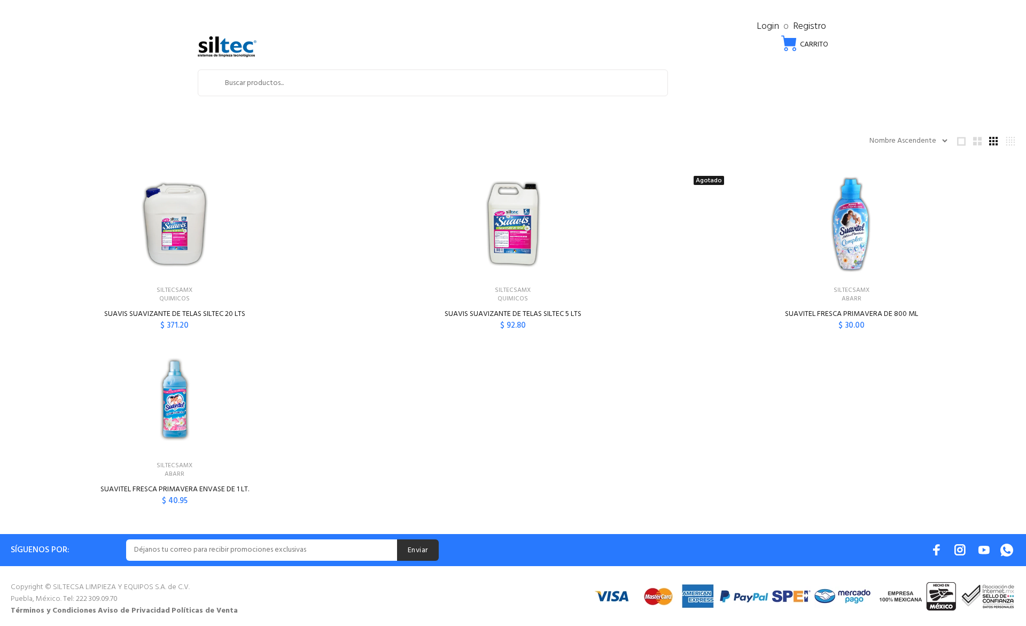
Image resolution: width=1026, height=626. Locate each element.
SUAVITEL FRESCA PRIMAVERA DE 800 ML (851, 314)
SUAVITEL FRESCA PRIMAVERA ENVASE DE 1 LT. (174, 489)
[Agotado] (851, 224)
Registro (809, 26)
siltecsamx (174, 290)
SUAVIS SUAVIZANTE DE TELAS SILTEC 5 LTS (513, 314)
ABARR (851, 298)
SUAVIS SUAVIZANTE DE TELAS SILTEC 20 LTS (174, 314)
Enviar (418, 550)
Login (768, 26)
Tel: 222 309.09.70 (90, 599)
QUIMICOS (174, 298)
